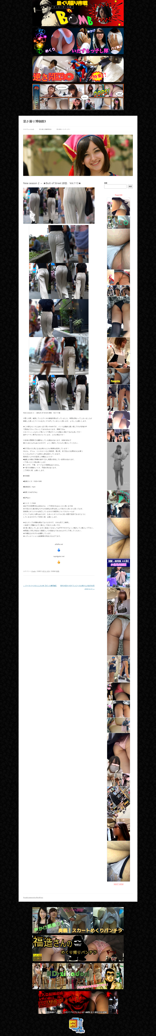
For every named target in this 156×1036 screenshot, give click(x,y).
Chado (33, 571)
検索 (105, 183)
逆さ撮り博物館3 (34, 121)
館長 (57, 571)
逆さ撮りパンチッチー (63, 129)
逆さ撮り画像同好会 (45, 129)
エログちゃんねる (28, 129)
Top (151, 1031)
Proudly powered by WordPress (33, 897)
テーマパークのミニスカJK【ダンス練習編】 (40, 585)
